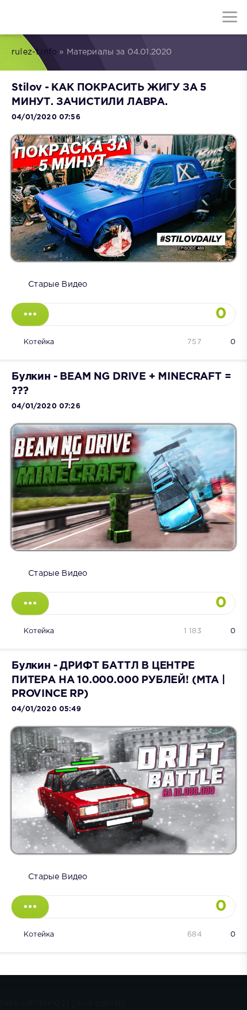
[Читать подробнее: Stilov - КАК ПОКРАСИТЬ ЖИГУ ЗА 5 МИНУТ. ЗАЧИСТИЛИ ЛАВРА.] (30, 314)
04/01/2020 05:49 (46, 709)
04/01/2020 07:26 (45, 406)
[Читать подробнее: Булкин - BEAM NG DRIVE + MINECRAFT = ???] (30, 603)
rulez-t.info (34, 52)
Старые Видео (57, 284)
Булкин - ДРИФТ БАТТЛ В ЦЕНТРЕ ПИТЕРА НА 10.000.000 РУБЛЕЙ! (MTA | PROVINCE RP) (118, 680)
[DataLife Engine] (17, 17)
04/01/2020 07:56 (45, 117)
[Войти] (51, 17)
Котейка (39, 342)
